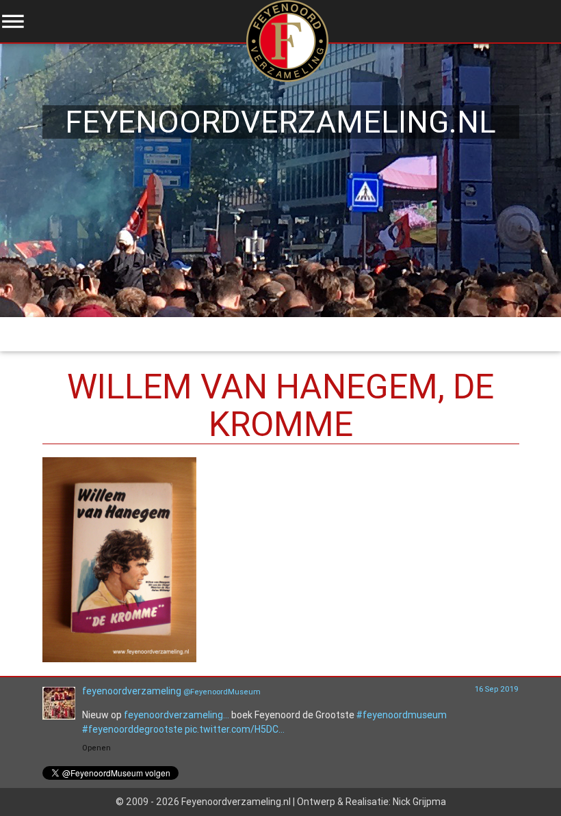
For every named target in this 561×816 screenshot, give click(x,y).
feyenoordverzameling (131, 691)
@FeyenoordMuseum (222, 691)
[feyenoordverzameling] (58, 716)
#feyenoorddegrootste (132, 729)
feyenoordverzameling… (176, 715)
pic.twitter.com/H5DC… (235, 729)
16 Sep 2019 (497, 689)
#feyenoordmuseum (401, 715)
